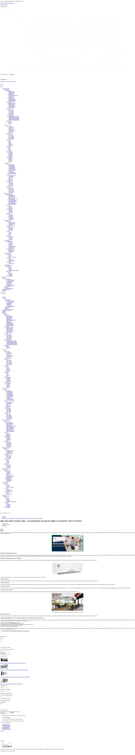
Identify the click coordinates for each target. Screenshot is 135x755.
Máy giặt (10, 206)
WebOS (10, 159)
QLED (10, 143)
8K (9, 147)
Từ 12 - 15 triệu (11, 190)
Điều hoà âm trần (9, 329)
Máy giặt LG (11, 197)
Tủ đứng (10, 255)
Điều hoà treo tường (12, 103)
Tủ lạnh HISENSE (10, 393)
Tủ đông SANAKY (12, 222)
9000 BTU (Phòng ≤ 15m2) (13, 116)
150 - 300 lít (11, 183)
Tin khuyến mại (7, 286)
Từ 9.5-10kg (11, 211)
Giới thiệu (4, 290)
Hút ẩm (10, 267)
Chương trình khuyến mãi (9, 288)
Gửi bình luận (3, 653)
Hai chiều (8, 347)
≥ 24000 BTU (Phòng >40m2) (14, 120)
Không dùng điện (12, 260)
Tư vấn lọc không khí (10, 280)
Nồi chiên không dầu (12, 246)
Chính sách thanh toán (6, 725)
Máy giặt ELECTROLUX (13, 198)
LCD (10, 141)
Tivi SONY (9, 352)
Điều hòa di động (12, 107)
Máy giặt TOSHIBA (12, 204)
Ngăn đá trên (11, 176)
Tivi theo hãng (7, 351)
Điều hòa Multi (11, 106)
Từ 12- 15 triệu (11, 112)
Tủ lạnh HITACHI (12, 172)
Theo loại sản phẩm (10, 115)
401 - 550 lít (9, 411)
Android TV (11, 158)
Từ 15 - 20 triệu (11, 138)
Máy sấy (8, 434)
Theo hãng (8, 221)
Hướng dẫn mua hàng (6, 724)
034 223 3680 (2, 81)
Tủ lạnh (7, 163)
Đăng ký (12, 712)
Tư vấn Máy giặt (9, 284)
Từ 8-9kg (10, 210)
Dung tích (8, 226)
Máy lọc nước (8, 253)
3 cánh (10, 233)
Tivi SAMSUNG (12, 127)
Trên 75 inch (11, 156)
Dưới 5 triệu (11, 134)
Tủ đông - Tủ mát (9, 220)
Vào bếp (6, 287)
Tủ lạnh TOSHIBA (12, 168)
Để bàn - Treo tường (10, 487)
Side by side (11, 180)
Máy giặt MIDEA (12, 199)
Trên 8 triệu (11, 239)
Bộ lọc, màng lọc (9, 276)
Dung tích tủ (9, 181)
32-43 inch (10, 152)
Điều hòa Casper (11, 98)
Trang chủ (4, 277)
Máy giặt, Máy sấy (9, 193)
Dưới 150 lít (11, 182)
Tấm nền (8, 140)
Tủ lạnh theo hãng (10, 164)
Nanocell (8, 369)
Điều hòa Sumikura (12, 100)
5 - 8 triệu (10, 238)
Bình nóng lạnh (11, 250)
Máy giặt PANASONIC (13, 203)
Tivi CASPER (11, 129)
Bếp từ (10, 245)
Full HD (10, 149)
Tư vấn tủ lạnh (9, 282)
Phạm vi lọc (9, 271)
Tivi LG (10, 128)
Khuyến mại (3, 293)
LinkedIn (1, 529)
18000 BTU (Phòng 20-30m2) (14, 118)
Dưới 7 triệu (11, 109)
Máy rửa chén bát (12, 248)
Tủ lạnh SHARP (11, 165)
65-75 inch (10, 155)
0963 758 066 (13, 81)
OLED (10, 142)
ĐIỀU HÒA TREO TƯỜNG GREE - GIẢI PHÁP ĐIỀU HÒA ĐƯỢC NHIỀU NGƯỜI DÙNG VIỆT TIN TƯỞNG (22, 518)
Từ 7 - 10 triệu (11, 136)
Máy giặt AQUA (12, 202)
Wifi (9, 123)
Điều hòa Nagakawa (12, 101)
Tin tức (4, 517)
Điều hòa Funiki (11, 92)
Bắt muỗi (10, 269)
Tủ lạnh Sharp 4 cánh (12, 175)
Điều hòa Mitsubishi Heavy (13, 95)
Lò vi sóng (10, 242)
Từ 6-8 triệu (11, 216)
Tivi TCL (10, 131)
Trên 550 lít (9, 412)
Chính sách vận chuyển (6, 726)
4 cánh (10, 234)
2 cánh (10, 232)
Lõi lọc (8, 264)
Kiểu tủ (8, 174)
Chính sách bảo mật (6, 728)
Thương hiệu (9, 90)
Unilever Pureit (11, 263)
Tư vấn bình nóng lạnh (10, 285)
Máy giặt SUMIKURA (13, 200)
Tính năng (8, 121)
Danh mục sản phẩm (6, 88)
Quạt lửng (8, 481)
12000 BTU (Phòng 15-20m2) (14, 117)
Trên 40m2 (10, 275)
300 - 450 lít (11, 229)
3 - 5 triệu (10, 237)
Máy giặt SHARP (12, 195)
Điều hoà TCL (11, 97)
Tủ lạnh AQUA (11, 171)
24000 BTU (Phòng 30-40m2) (14, 119)
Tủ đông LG (11, 224)
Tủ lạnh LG (11, 170)
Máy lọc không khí (9, 265)
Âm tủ (8, 486)
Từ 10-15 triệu (11, 218)
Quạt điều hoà (11, 251)
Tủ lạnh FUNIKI (12, 166)
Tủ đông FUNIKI (12, 223)
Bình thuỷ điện (11, 247)
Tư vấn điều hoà (9, 281)
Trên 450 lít (9, 458)
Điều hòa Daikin (11, 93)
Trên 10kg (10, 212)
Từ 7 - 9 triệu (11, 110)
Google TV (11, 161)
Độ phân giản (9, 146)
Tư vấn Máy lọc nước (10, 279)
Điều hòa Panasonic (12, 99)
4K (9, 148)
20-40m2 (10, 274)
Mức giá (8, 108)
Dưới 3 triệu (11, 236)
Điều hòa (7, 89)
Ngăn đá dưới (11, 177)
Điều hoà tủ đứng (10, 328)
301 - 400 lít (11, 184)
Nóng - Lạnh (11, 259)
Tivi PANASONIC (12, 130)
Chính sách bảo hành (6, 727)
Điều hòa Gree (11, 96)
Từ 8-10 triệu (11, 217)
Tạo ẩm (10, 268)
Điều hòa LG (11, 94)
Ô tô (9, 272)
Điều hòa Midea (11, 91)
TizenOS (10, 160)
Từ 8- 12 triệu (11, 189)
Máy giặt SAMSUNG (12, 201)
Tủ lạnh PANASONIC (13, 173)
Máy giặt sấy (9, 435)
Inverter (8, 346)
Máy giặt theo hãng (10, 194)
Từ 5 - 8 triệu (11, 188)
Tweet (1, 528)
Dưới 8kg (10, 209)
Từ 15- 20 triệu (11, 113)
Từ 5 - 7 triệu (11, 135)
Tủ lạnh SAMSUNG (12, 169)
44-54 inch (10, 153)
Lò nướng (10, 243)
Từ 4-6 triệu (11, 215)
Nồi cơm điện (11, 244)
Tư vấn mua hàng (8, 299)
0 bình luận (4, 525)
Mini (9, 178)
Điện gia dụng (8, 240)
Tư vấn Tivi (9, 283)
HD (9, 150)
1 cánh (10, 231)
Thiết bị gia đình (9, 249)
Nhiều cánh (11, 179)
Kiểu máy (8, 205)
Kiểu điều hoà (9, 102)
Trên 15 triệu (11, 219)
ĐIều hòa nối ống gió (12, 105)
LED (10, 145)
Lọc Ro (10, 258)
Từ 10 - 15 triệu (11, 137)
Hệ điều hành (9, 157)
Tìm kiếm (12, 74)
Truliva (10, 262)
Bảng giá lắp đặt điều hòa (7, 729)
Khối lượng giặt (9, 208)
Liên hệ (4, 291)
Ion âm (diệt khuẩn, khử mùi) (14, 270)
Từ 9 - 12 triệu (11, 111)
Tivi (6, 125)
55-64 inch (10, 154)
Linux (10, 162)
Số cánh (6, 459)
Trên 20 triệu (11, 114)
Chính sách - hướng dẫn (7, 289)
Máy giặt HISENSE (12, 196)
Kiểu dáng (8, 254)
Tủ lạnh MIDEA (9, 394)
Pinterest (1, 530)
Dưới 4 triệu (11, 214)
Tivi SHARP (11, 132)
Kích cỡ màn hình (10, 151)
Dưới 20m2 (11, 273)
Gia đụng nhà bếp (10, 241)
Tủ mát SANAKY (12, 225)
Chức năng (8, 257)
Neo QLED (9, 370)
